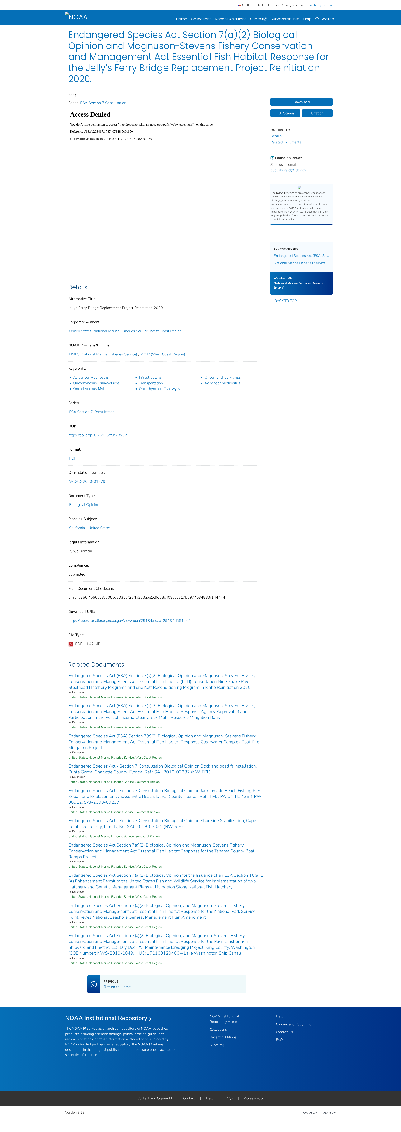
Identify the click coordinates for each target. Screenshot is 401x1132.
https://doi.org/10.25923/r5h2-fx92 (97, 435)
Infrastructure (150, 377)
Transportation (151, 383)
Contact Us (284, 1032)
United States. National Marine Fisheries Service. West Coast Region (125, 331)
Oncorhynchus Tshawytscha (96, 383)
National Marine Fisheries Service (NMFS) (298, 285)
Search (327, 19)
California (77, 527)
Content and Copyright (293, 1024)
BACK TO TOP (285, 300)
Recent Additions (230, 19)
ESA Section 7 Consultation (103, 102)
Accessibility (254, 1098)
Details (276, 136)
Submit (256, 19)
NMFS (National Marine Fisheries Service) (103, 354)
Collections (201, 19)
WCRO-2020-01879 (87, 481)
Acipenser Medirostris (91, 377)
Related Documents (285, 142)
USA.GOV (329, 1112)
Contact (189, 1098)
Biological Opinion (84, 504)
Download (301, 101)
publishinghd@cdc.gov (288, 170)
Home (181, 19)
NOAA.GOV (309, 1112)
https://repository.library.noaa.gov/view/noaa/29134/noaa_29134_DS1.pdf (129, 620)
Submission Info (285, 19)
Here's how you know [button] (319, 5)
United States (99, 527)
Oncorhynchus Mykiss (222, 377)
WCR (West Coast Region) (163, 354)
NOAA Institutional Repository (106, 1018)
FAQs (280, 1039)
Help (307, 19)
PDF (72, 458)
